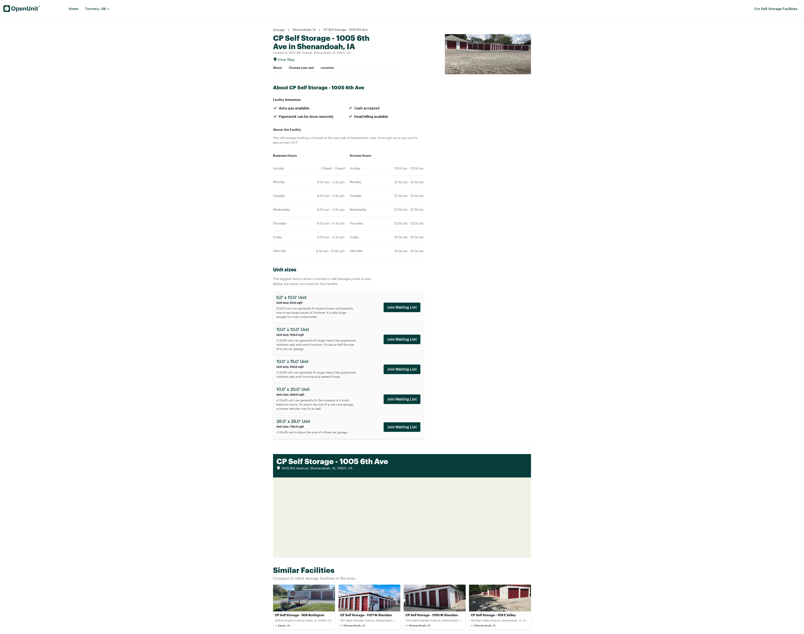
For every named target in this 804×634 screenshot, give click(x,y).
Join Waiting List (402, 307)
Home (73, 9)
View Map (286, 60)
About (277, 68)
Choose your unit (301, 68)
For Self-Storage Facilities (776, 9)
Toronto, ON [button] (95, 9)
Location (327, 68)
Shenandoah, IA (304, 29)
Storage (279, 30)
